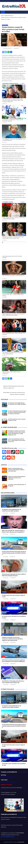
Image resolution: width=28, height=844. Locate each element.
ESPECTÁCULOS (5, 25)
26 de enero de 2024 (7, 48)
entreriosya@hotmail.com (7, 836)
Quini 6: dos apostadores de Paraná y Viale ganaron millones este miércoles (16, 470)
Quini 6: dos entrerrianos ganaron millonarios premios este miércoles (16, 478)
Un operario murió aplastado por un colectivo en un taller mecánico (17, 403)
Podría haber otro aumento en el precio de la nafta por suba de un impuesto (14, 393)
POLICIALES (4, 506)
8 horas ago (5, 513)
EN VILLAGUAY (4, 548)
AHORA (3, 570)
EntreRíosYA (16, 48)
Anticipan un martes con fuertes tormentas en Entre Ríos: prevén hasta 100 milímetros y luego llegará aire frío (16, 432)
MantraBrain (21, 842)
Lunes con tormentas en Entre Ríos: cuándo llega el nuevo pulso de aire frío (16, 440)
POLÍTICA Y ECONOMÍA (6, 527)
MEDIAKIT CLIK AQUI (6, 784)
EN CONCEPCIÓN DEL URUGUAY (7, 634)
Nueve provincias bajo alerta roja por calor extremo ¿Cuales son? (13, 387)
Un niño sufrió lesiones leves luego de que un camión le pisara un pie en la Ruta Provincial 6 (17, 412)
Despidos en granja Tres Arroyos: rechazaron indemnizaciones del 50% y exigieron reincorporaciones (12, 639)
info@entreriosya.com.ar (7, 777)
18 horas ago (5, 619)
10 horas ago (5, 577)
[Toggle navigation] (6, 12)
